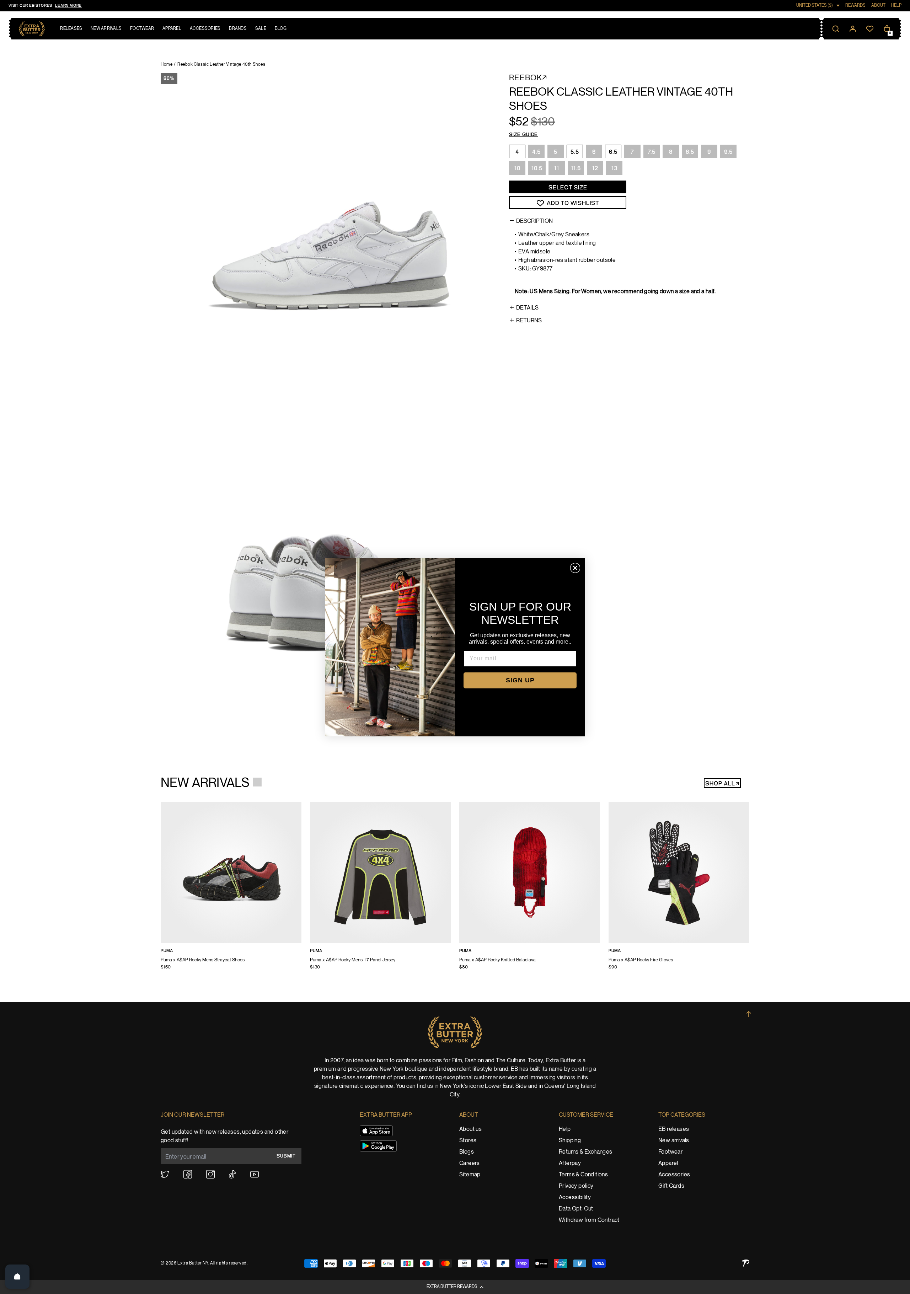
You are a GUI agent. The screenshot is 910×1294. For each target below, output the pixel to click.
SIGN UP (520, 680)
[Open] (17, 1277)
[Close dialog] (575, 568)
